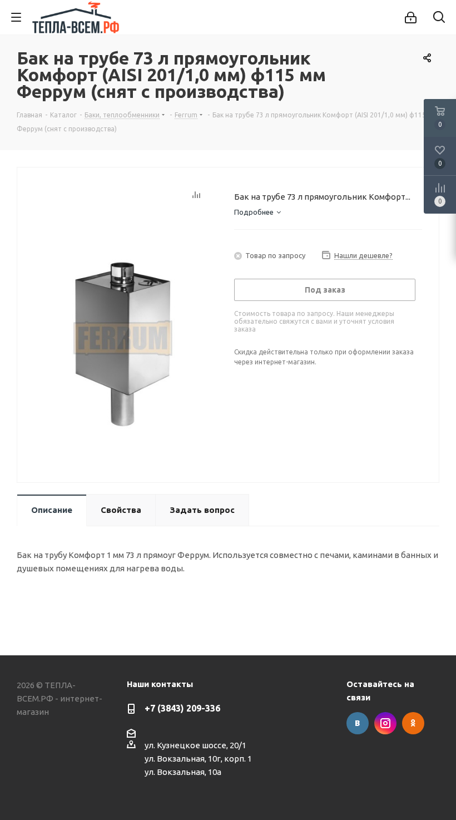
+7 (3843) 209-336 (182, 708)
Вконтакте (357, 723)
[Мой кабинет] (411, 17)
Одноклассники (413, 723)
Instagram (385, 723)
